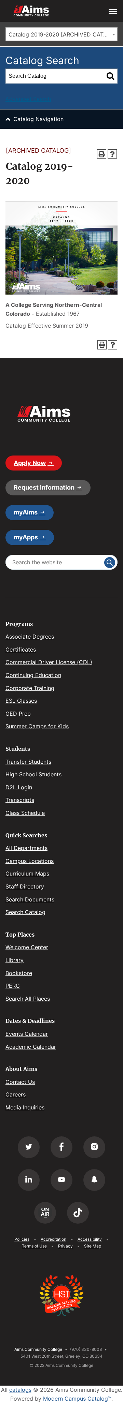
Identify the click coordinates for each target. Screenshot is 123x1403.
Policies (21, 1239)
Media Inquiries (24, 1107)
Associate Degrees (29, 636)
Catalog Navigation (38, 119)
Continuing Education (33, 675)
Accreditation (53, 1239)
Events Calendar (26, 1033)
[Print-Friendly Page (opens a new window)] (101, 154)
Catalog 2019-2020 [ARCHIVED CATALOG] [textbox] (63, 34)
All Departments (26, 848)
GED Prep (18, 713)
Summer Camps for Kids (37, 726)
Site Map (92, 1246)
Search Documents (29, 899)
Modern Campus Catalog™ (77, 1398)
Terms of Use (34, 1246)
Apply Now (30, 462)
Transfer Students (28, 761)
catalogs (20, 1389)
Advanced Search (28, 98)
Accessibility (90, 1239)
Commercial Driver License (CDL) (48, 662)
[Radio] (45, 1213)
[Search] (110, 76)
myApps (26, 537)
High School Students (33, 774)
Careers (15, 1094)
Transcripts (19, 799)
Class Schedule (25, 812)
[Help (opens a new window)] (112, 154)
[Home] (43, 414)
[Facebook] (61, 1147)
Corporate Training (29, 688)
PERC (12, 985)
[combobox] (61, 34)
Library (14, 960)
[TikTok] (78, 1213)
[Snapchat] (94, 1180)
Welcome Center (26, 947)
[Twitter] (29, 1147)
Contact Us (20, 1081)
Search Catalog (25, 912)
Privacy (65, 1246)
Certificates (20, 649)
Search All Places (27, 998)
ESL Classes (21, 700)
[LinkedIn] (29, 1180)
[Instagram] (94, 1147)
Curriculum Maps (27, 873)
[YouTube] (61, 1180)
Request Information (44, 487)
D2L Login (18, 787)
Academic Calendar (30, 1046)
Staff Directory (24, 886)
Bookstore (18, 973)
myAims (26, 512)
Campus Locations (29, 860)
